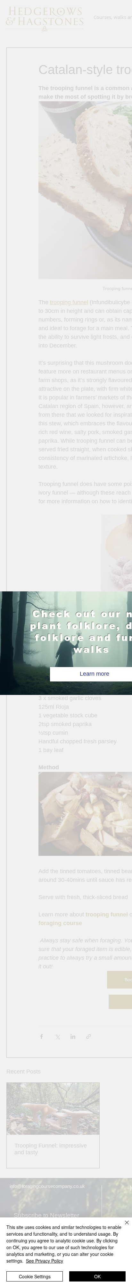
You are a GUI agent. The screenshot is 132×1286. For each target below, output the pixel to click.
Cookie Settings (35, 1276)
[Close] (123, 1226)
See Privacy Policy (44, 1260)
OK (97, 1276)
